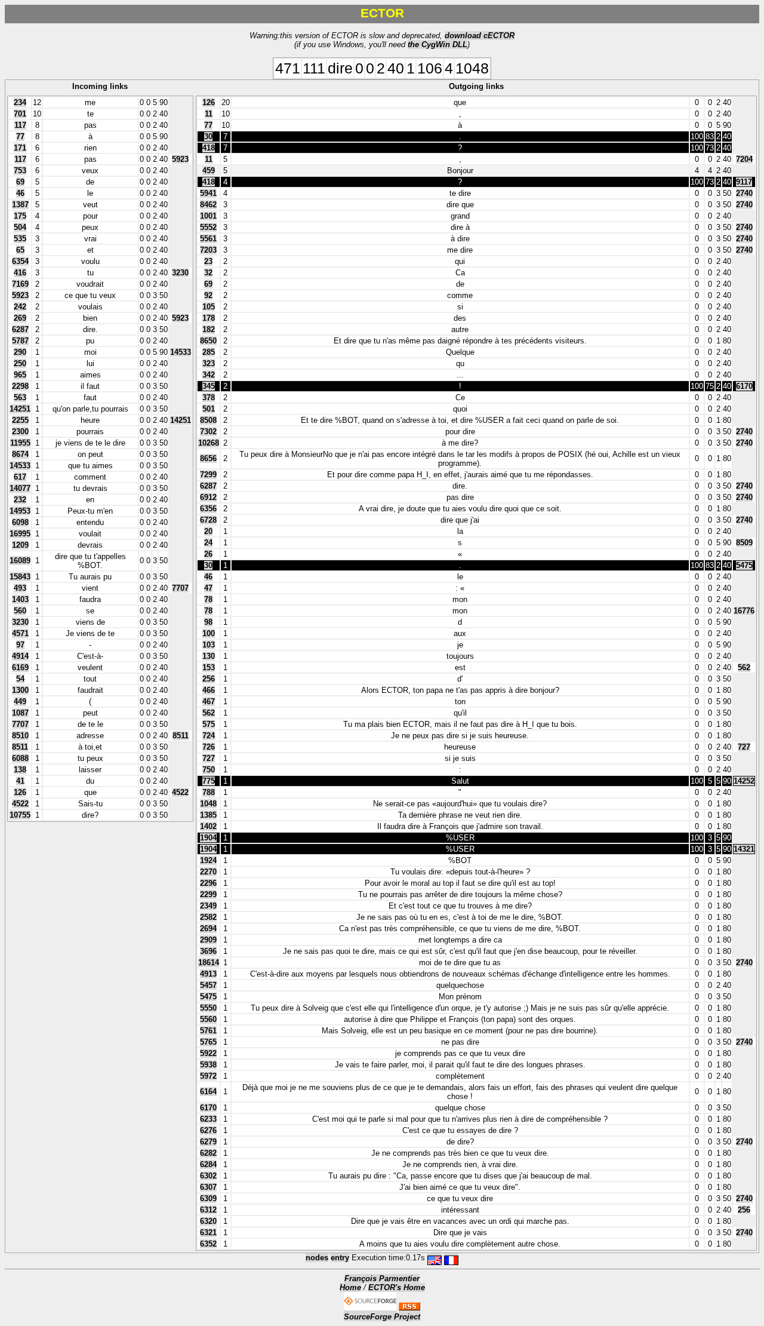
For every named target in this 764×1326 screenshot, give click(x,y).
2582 (208, 917)
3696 (208, 951)
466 (208, 690)
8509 (744, 542)
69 (20, 181)
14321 (744, 849)
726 (208, 746)
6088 (20, 758)
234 (20, 102)
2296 (208, 883)
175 (20, 215)
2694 (208, 928)
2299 (208, 894)
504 (20, 227)
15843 (20, 576)
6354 (20, 261)
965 (20, 374)
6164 (208, 1091)
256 (208, 678)
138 (20, 769)
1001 (208, 215)
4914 (20, 656)
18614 (208, 962)
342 (208, 374)
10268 (208, 442)
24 (208, 542)
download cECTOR (480, 35)
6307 (208, 1187)
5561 (208, 238)
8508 (208, 420)
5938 (208, 1064)
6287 (20, 329)
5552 (208, 227)
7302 (208, 431)
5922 (208, 1053)
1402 (208, 826)
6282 (208, 1153)
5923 (180, 159)
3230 (180, 272)
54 (20, 678)
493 (20, 588)
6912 (208, 497)
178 (208, 318)
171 (20, 147)
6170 (744, 386)
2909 (208, 939)
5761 (208, 1030)
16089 (20, 560)
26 (208, 554)
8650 (208, 340)
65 (20, 249)
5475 (744, 565)
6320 (208, 1221)
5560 (208, 1019)
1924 (208, 860)
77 (20, 136)
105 (208, 306)
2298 (20, 386)
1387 (20, 204)
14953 (20, 511)
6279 (208, 1141)
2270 (208, 871)
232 (20, 499)
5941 (208, 193)
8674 (20, 454)
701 (20, 113)
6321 (208, 1232)
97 (20, 644)
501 (208, 408)
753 (20, 170)
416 (20, 272)
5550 (208, 1007)
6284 (208, 1164)
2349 (208, 905)
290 (20, 352)
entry (340, 1257)
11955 (20, 442)
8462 (208, 204)
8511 (180, 735)
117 (20, 125)
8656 (208, 458)
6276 (208, 1130)
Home (350, 1287)
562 (744, 667)
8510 (20, 735)
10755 (20, 815)
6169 (20, 667)
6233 (208, 1119)
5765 (208, 1042)
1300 (20, 690)
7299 (208, 474)
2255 (20, 420)
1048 (208, 803)
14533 (180, 352)
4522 (180, 792)
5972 (208, 1076)
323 (208, 363)
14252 (744, 780)
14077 (20, 488)
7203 (208, 249)
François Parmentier (382, 1278)
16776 (744, 610)
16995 (20, 533)
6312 (208, 1209)
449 (20, 701)
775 (208, 780)
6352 (208, 1243)
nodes (317, 1257)
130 (208, 656)
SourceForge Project (382, 1316)
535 (20, 238)
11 (208, 113)
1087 (20, 712)
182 (208, 329)
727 (744, 746)
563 (20, 397)
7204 (744, 159)
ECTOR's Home (396, 1287)
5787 (20, 340)
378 (208, 397)
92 (208, 295)
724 (208, 735)
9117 (744, 181)
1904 (208, 837)
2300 (20, 431)
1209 (20, 545)
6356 (208, 508)
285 (208, 352)
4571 (20, 633)
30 (208, 136)
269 (20, 318)
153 (208, 667)
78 (208, 599)
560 (20, 610)
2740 (744, 193)
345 (208, 386)
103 (208, 644)
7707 (180, 588)
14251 (20, 408)
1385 (208, 815)
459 (208, 170)
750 (208, 769)
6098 (20, 522)
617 (20, 476)
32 (208, 272)
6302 (208, 1175)
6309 (208, 1198)
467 (208, 701)
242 (20, 306)
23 (208, 261)
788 (208, 792)
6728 (208, 519)
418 (208, 147)
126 (20, 792)
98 (208, 622)
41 (20, 780)
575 (208, 724)
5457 (208, 985)
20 (208, 531)
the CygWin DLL (437, 44)
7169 (20, 284)
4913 (208, 973)
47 (208, 588)
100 (208, 633)
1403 (20, 599)
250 (20, 363)
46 (20, 193)
